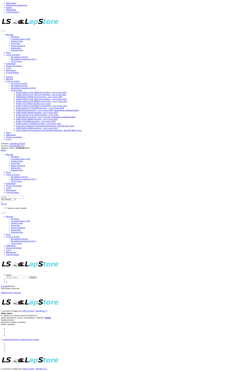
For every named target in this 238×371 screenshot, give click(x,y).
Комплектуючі (17, 50)
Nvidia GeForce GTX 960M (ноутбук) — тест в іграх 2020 (40, 108)
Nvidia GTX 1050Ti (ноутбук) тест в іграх (33, 104)
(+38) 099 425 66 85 (17, 143)
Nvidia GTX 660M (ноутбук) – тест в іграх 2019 (36, 121)
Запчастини (16, 48)
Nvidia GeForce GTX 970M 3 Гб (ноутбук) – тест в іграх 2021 (41, 106)
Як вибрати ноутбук (19, 57)
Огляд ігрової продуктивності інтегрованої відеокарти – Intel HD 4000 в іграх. (49, 130)
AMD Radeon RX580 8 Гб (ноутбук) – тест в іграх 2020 (39, 97)
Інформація (10, 64)
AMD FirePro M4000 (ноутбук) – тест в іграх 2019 (37, 119)
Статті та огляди (13, 55)
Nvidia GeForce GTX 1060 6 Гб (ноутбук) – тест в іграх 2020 (41, 99)
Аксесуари (15, 43)
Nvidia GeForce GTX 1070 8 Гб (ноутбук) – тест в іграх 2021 (41, 95)
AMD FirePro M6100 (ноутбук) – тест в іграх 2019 (37, 112)
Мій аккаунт (11, 3)
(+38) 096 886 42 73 (16, 146)
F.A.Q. (8, 68)
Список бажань (12, 12)
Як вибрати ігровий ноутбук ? (23, 59)
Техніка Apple (17, 41)
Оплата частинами (14, 66)
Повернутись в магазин (11, 293)
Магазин (9, 35)
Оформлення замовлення (16, 5)
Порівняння (11, 10)
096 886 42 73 (41, 311)
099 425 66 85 (28, 311)
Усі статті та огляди (19, 83)
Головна (9, 77)
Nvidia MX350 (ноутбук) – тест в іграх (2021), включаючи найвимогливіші (47, 110)
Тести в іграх (16, 61)
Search (8, 275)
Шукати (33, 277)
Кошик (9, 7)
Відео (8, 52)
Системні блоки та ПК (20, 39)
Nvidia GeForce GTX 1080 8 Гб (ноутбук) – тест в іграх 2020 (41, 92)
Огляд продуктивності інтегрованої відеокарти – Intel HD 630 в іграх (45, 126)
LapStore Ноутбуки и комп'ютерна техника (21, 339)
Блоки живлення (18, 46)
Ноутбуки (15, 37)
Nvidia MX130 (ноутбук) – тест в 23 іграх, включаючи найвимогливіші (45, 117)
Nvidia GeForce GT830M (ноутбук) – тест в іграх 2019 (38, 124)
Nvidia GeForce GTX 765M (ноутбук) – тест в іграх (37, 115)
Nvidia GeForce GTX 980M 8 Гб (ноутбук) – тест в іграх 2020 (41, 101)
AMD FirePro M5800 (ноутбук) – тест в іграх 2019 (37, 128)
